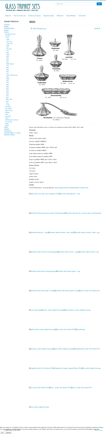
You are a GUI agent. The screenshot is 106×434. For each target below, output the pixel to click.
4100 (7, 73)
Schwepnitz (8, 116)
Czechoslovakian (9, 28)
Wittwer (7, 125)
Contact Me (81, 16)
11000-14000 (9, 43)
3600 (7, 62)
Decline (8, 432)
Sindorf (7, 118)
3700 (7, 65)
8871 (7, 101)
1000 (7, 37)
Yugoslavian (7, 131)
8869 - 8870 (9, 99)
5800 (7, 92)
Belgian (6, 26)
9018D (8, 105)
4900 (7, 77)
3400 (7, 58)
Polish (6, 127)
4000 (7, 71)
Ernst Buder (8, 107)
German (6, 32)
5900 (7, 93)
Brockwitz (7, 36)
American (7, 25)
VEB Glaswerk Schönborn (11, 120)
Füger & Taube (9, 110)
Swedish (6, 129)
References (60, 16)
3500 (7, 60)
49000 (7, 79)
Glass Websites (71, 16)
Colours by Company (34, 16)
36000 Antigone (10, 64)
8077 (7, 95)
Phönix (7, 114)
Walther (7, 123)
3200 (7, 52)
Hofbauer (7, 112)
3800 (7, 67)
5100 (7, 82)
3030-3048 (9, 49)
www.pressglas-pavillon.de (62, 188)
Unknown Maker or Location (12, 133)
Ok (2, 432)
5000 (7, 80)
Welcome (8, 16)
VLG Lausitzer (8, 121)
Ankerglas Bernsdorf (10, 34)
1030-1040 (9, 41)
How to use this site (20, 16)
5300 (7, 86)
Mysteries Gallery (48, 16)
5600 (7, 88)
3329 (7, 56)
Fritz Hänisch (8, 108)
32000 (7, 54)
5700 (7, 90)
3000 (7, 47)
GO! (99, 4)
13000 (7, 45)
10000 (7, 39)
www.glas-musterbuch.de (80, 188)
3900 (7, 69)
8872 (7, 103)
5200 (7, 84)
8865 (7, 97)
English (6, 30)
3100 (7, 51)
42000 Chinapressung (11, 75)
